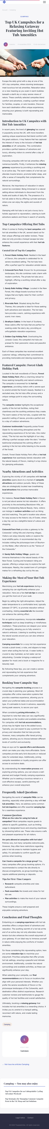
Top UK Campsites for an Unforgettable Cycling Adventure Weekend (24, 1092)
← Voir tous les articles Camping (15, 1064)
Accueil (4, 10)
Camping (12, 10)
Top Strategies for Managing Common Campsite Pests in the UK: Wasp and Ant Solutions (24, 1100)
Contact (30, 1118)
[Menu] (44, 2)
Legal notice (20, 1118)
